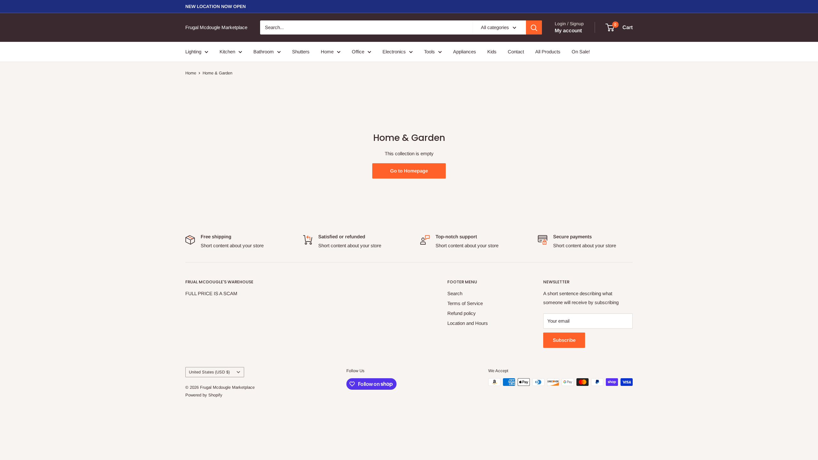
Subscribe (564, 340)
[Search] (534, 27)
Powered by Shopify (203, 395)
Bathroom (263, 51)
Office (358, 51)
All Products (547, 51)
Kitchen (227, 51)
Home (327, 51)
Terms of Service (465, 303)
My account (568, 30)
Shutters (301, 51)
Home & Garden (217, 73)
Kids (492, 51)
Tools (429, 51)
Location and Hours (467, 323)
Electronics (394, 51)
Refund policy (461, 313)
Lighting (193, 51)
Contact (516, 51)
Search (454, 293)
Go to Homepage (409, 170)
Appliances (464, 51)
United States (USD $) (209, 372)
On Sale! (581, 51)
